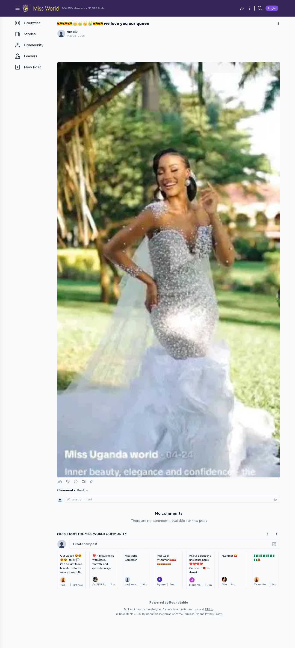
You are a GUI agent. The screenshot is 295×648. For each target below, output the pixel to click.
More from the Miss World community (92, 534)
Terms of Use (191, 614)
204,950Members (73, 8)
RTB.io (209, 609)
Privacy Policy (213, 614)
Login (272, 8)
